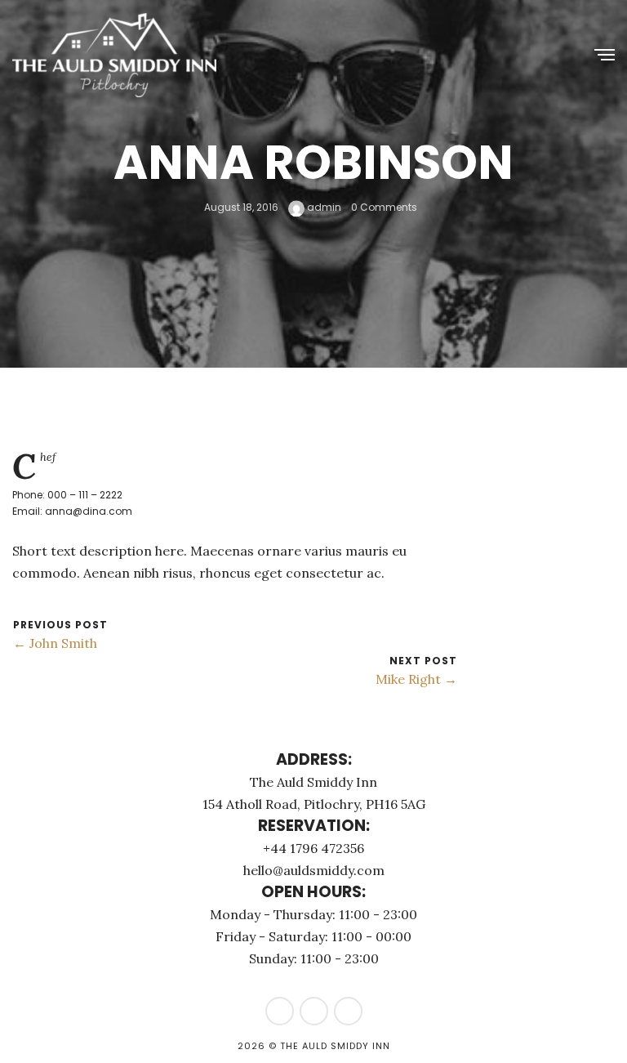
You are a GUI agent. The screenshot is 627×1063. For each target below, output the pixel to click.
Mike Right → (416, 679)
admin (323, 207)
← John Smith (55, 643)
